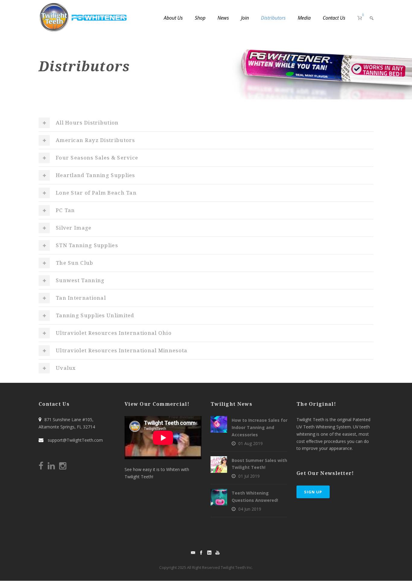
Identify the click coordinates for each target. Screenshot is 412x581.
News (223, 18)
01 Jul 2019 (249, 476)
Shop (200, 18)
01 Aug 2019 (250, 443)
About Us (173, 18)
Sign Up (313, 492)
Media (304, 18)
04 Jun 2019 (249, 509)
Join (245, 18)
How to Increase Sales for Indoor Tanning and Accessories (259, 427)
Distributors (273, 18)
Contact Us (334, 18)
